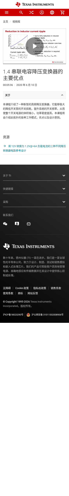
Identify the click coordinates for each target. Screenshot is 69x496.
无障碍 (7, 288)
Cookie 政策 (22, 288)
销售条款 (56, 288)
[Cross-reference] (31, 12)
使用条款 (8, 293)
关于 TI (7, 175)
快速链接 (8, 188)
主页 (5, 21)
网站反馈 (33, 293)
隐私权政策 (39, 288)
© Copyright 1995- (16, 301)
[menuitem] (21, 12)
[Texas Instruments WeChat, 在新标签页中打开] (5, 225)
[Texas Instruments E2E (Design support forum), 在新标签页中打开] (17, 225)
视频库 (16, 21)
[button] (6, 12)
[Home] (34, 4)
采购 (5, 201)
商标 (20, 293)
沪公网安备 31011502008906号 (47, 314)
